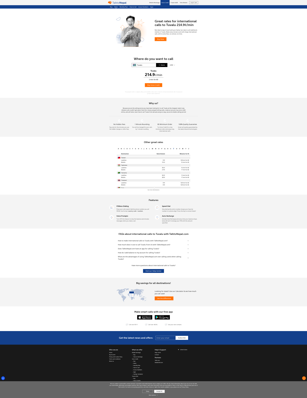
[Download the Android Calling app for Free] (162, 317)
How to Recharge (137, 357)
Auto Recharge (168, 216)
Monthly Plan (124, 7)
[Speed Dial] (157, 207)
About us (111, 361)
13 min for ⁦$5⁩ (185, 175)
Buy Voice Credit (153, 85)
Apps (151, 7)
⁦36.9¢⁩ (163, 175)
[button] (165, 2)
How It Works (137, 380)
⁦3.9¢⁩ (164, 160)
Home (110, 352)
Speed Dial (166, 206)
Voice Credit (135, 359)
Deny (147, 391)
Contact (157, 354)
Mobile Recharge (136, 352)
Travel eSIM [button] (174, 3)
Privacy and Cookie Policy (115, 357)
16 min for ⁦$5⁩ (185, 168)
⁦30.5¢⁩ (163, 168)
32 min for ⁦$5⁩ (185, 162)
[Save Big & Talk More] (131, 295)
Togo (122, 188)
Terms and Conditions (115, 359)
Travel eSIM (135, 376)
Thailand (124, 180)
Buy (111, 7)
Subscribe (182, 338)
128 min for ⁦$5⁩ (184, 160)
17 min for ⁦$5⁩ (185, 170)
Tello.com (157, 360)
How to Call (133, 7)
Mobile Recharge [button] (154, 3)
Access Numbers (143, 7)
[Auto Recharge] (157, 217)
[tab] (118, 148)
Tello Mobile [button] (183, 3)
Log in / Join (194, 2)
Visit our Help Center (153, 271)
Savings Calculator (138, 374)
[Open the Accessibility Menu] (3, 378)
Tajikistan (124, 165)
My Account (112, 354)
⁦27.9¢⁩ (163, 170)
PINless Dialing (122, 206)
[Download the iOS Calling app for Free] (144, 317)
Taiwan (123, 158)
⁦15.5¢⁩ (163, 162)
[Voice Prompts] (111, 217)
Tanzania (124, 173)
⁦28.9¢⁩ (163, 177)
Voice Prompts (122, 216)
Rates (134, 363)
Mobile (123, 162)
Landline (123, 160)
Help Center (158, 352)
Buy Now (160, 39)
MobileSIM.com (159, 362)
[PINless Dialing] (111, 207)
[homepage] (117, 2)
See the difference (164, 298)
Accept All (159, 391)
